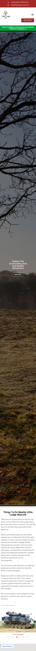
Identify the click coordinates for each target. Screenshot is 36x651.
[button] (32, 14)
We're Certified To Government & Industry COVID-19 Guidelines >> (18, 28)
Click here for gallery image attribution (8, 605)
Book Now (18, 274)
